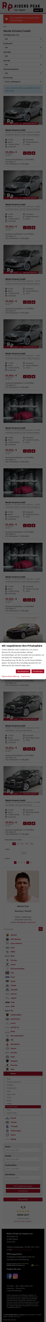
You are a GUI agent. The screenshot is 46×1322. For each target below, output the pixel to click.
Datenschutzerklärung (10, 676)
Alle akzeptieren (23, 671)
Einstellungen (38, 671)
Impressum (25, 676)
